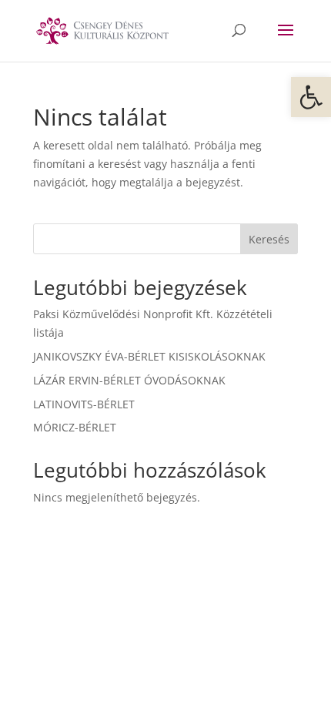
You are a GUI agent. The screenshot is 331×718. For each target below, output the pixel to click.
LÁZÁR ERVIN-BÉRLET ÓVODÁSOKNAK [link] (129, 380)
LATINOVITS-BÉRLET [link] (84, 404)
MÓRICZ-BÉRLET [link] (74, 427)
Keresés (269, 239)
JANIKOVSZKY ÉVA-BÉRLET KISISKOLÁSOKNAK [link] (149, 356)
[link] (311, 97)
